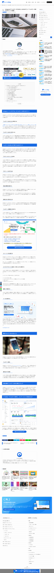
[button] (5, 440)
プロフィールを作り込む (11, 91)
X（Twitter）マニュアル (44, 17)
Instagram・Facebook (32, 546)
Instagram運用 (4, 435)
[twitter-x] (26, 566)
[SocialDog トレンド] (6, 2)
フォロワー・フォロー (43, 22)
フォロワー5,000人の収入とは (12, 87)
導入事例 (30, 550)
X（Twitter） (31, 544)
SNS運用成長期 (31, 540)
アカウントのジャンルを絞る (12, 90)
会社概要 (30, 563)
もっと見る (19, 103)
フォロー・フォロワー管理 (32, 524)
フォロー (42, 25)
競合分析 (30, 531)
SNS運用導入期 (31, 537)
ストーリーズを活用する (11, 96)
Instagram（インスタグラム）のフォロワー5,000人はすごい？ (16, 85)
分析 (41, 28)
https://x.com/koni (9, 55)
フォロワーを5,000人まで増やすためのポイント (14, 89)
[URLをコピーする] (34, 440)
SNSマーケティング (43, 13)
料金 (29, 548)
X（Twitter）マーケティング (44, 19)
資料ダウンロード (31, 561)
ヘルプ (30, 559)
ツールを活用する (10, 99)
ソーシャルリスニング (32, 529)
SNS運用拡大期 (31, 539)
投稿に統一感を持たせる (11, 93)
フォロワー (7, 534)
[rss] (27, 566)
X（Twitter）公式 (43, 30)
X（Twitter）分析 (43, 32)
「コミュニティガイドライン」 (17, 365)
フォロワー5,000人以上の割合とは (12, 86)
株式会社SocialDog (7, 53)
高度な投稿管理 (31, 522)
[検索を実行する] (51, 37)
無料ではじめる (49, 2)
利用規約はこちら (6, 511)
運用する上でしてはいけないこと (12, 100)
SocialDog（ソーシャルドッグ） (13, 54)
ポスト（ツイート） (43, 27)
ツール (41, 20)
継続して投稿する (10, 98)
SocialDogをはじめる (6, 327)
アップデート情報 (31, 556)
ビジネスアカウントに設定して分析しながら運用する (15, 97)
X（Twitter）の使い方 (43, 15)
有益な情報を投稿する (11, 92)
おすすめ (42, 34)
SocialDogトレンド (31, 557)
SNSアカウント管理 (31, 533)
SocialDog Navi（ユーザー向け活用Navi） (35, 554)
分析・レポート (31, 526)
